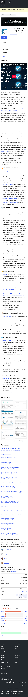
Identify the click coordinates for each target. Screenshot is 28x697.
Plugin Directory (4, 5)
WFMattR (6, 563)
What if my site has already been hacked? (11, 510)
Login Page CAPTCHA (8, 290)
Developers (4, 659)
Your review (4, 623)
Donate (17, 659)
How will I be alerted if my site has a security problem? (8, 487)
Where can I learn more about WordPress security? (7, 529)
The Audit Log (7, 316)
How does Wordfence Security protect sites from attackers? (8, 458)
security (24, 597)
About (2, 644)
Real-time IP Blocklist (8, 184)
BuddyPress (4, 673)
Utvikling (5, 52)
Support (3, 657)
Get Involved (18, 655)
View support (14, 571)
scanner (20, 597)
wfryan (5, 554)
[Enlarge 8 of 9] (25, 432)
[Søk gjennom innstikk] (15, 15)
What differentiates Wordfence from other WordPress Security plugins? (10, 502)
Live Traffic (6, 378)
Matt (3, 668)
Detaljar (4, 42)
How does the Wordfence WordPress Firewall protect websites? (10, 468)
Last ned (4, 37)
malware (24, 594)
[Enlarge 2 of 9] (11, 412)
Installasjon (5, 49)
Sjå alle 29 (24, 591)
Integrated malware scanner (10, 198)
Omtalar (4, 46)
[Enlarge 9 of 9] (25, 441)
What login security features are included (11, 482)
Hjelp (4, 56)
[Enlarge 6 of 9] (25, 412)
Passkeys (5, 274)
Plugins (16, 648)
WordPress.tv (5, 662)
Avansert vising (5, 601)
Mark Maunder (13, 34)
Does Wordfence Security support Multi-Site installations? (8, 519)
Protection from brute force (10, 202)
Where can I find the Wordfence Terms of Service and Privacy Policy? (10, 534)
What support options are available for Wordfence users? (8, 524)
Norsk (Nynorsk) (8, 679)
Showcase (17, 644)
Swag (17, 662)
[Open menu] (26, 2)
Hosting (3, 648)
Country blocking (7, 392)
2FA (17, 594)
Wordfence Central (8, 340)
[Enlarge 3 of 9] (11, 422)
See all (25, 623)
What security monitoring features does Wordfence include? (9, 478)
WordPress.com (5, 666)
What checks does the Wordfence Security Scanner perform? (9, 473)
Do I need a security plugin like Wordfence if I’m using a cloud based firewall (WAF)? (11, 492)
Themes (16, 646)
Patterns (17, 651)
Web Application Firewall (9, 171)
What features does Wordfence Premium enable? (8, 463)
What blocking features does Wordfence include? (7, 497)
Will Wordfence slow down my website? (10, 506)
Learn (2, 655)
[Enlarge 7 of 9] (25, 422)
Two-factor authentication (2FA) (11, 282)
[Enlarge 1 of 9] (11, 401)
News (2, 646)
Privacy (3, 651)
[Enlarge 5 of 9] (25, 401)
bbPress (4, 671)
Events (16, 657)
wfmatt (5, 558)
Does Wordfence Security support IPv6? (11, 515)
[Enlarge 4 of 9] (11, 432)
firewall (20, 594)
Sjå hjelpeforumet (5, 636)
